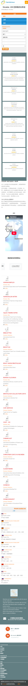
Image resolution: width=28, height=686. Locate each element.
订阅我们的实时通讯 (16, 618)
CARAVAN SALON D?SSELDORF (11, 520)
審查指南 (2, 668)
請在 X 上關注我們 (15, 628)
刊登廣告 (2, 659)
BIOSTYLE (6, 347)
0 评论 (6, 288)
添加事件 (2, 671)
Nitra (9, 284)
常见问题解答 (3, 670)
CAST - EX (6, 422)
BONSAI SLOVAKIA (9, 377)
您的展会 (2, 675)
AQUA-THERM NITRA (10, 313)
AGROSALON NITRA (10, 296)
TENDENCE (7, 528)
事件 (4, 16)
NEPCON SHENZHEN (9, 564)
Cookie (4, 684)
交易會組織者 (3, 657)
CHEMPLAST (7, 438)
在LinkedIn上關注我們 (16, 635)
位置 (4, 19)
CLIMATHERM (8, 469)
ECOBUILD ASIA (8, 535)
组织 (4, 23)
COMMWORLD (7, 557)
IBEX (5, 513)
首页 (1, 646)
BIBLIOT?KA (7, 333)
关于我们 (2, 648)
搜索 (1, 663)
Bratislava (10, 335)
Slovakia (5, 284)
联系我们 (2, 650)
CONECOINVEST (9, 499)
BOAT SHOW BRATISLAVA (12, 363)
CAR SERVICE (8, 408)
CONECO (6, 485)
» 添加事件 (4, 28)
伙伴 (1, 651)
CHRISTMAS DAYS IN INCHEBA (13, 454)
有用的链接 (2, 677)
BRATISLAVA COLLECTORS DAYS (14, 394)
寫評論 (1, 665)
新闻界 (1, 653)
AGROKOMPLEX (8, 282)
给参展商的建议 (3, 673)
